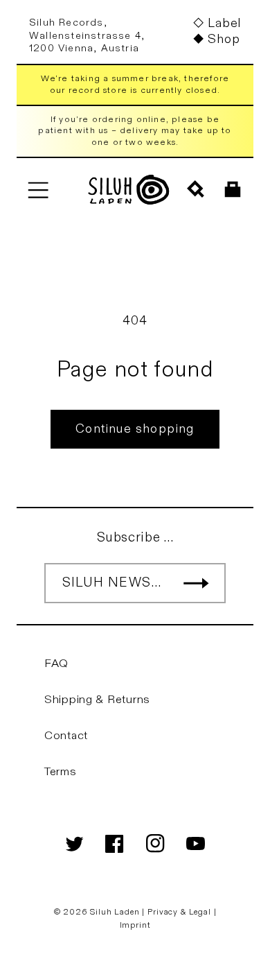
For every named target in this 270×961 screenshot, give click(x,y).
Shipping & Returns (97, 699)
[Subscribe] (196, 583)
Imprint (135, 924)
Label (224, 23)
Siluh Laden (114, 911)
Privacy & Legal (180, 911)
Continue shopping (134, 429)
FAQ (56, 663)
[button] (37, 189)
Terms (60, 771)
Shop (224, 39)
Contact (66, 735)
